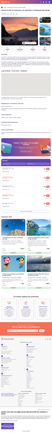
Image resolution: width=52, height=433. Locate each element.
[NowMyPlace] (5, 2)
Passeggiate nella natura (5, 381)
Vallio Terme (20, 400)
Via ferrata (28, 372)
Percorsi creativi (5, 367)
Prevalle (19, 403)
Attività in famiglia (5, 358)
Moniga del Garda (38, 399)
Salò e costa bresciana (23, 393)
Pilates (28, 363)
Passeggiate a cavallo (5, 379)
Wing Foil (28, 385)
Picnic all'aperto (29, 351)
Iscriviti (42, 330)
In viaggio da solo (4, 347)
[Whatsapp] (11, 14)
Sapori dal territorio (30, 347)
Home (5, 7)
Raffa (36, 403)
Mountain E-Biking (30, 378)
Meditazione (29, 365)
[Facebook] (8, 14)
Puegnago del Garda (38, 398)
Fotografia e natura (4, 368)
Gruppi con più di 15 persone (6, 351)
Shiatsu (28, 364)
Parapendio (29, 377)
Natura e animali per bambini (6, 361)
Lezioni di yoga (29, 359)
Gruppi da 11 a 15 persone (5, 352)
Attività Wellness (30, 357)
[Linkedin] (50, 339)
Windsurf (28, 383)
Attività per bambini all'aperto (6, 360)
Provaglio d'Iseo (21, 394)
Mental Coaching (29, 366)
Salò (19, 399)
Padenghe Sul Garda (38, 397)
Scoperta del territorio (12, 7)
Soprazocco (20, 398)
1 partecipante (6, 163)
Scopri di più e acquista (26, 151)
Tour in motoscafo (4, 378)
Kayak (2, 386)
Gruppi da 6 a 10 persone (5, 353)
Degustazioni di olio (30, 350)
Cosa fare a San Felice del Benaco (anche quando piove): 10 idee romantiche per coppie (9, 394)
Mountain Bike (29, 379)
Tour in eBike (3, 380)
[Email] (17, 14)
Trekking (28, 373)
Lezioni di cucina (30, 352)
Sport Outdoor (30, 371)
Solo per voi (4, 346)
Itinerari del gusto (31, 346)
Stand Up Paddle (21, 7)
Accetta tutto (8, 424)
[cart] (49, 2)
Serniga (19, 405)
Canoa (2, 385)
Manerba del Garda (38, 394)
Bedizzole (20, 404)
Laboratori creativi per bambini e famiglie (8, 359)
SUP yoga (28, 360)
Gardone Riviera (21, 397)
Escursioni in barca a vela (5, 384)
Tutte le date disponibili (26, 211)
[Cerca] (40, 2)
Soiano (36, 400)
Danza (2, 371)
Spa (27, 358)
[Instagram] (47, 339)
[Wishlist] (49, 14)
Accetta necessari (8, 427)
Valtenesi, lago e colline (40, 393)
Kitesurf (28, 384)
